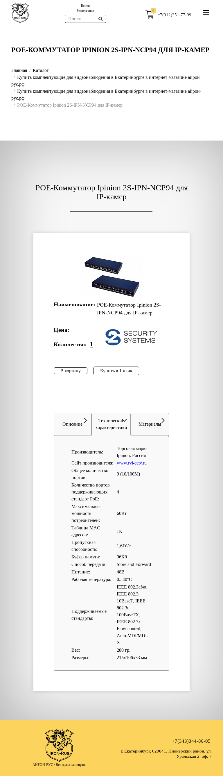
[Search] (100, 18)
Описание (72, 424)
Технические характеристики (111, 424)
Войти (85, 5)
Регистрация (85, 10)
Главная (19, 70)
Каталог (41, 70)
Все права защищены (71, 765)
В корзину (70, 370)
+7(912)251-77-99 (174, 14)
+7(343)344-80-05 (191, 741)
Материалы (150, 424)
